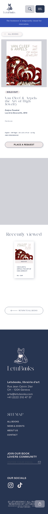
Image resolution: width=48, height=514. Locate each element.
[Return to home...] (9, 13)
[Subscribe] (39, 462)
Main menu (40, 8)
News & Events (15, 426)
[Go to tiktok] (19, 486)
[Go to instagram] (10, 486)
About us (12, 430)
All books (13, 34)
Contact (12, 435)
